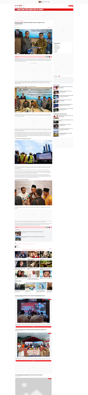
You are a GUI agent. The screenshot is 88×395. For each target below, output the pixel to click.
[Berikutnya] (52, 285)
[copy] (51, 56)
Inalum (23, 58)
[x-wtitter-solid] (49, 56)
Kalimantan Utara (22, 59)
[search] (67, 5)
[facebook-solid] (47, 56)
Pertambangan (39, 58)
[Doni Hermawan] (15, 247)
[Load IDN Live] (63, 80)
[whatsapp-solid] (46, 56)
